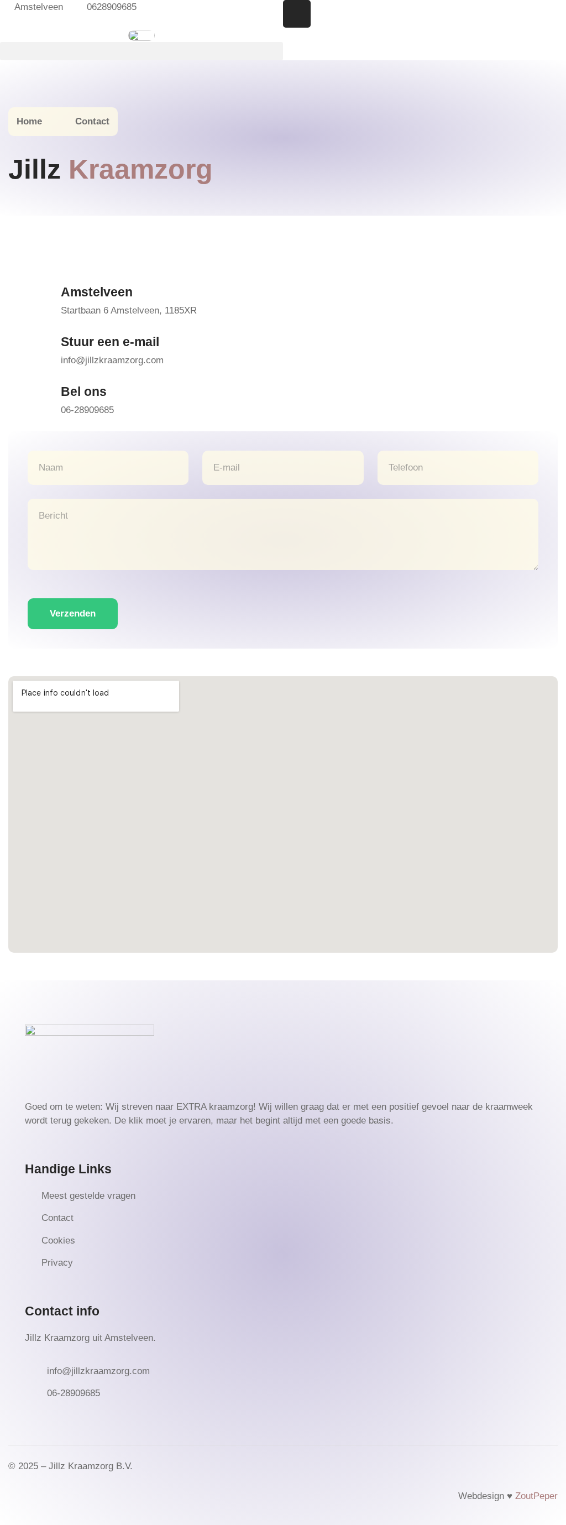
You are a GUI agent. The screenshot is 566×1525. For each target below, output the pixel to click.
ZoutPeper (536, 1496)
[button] (141, 51)
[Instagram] (297, 14)
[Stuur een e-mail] (27, 348)
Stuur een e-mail (110, 342)
